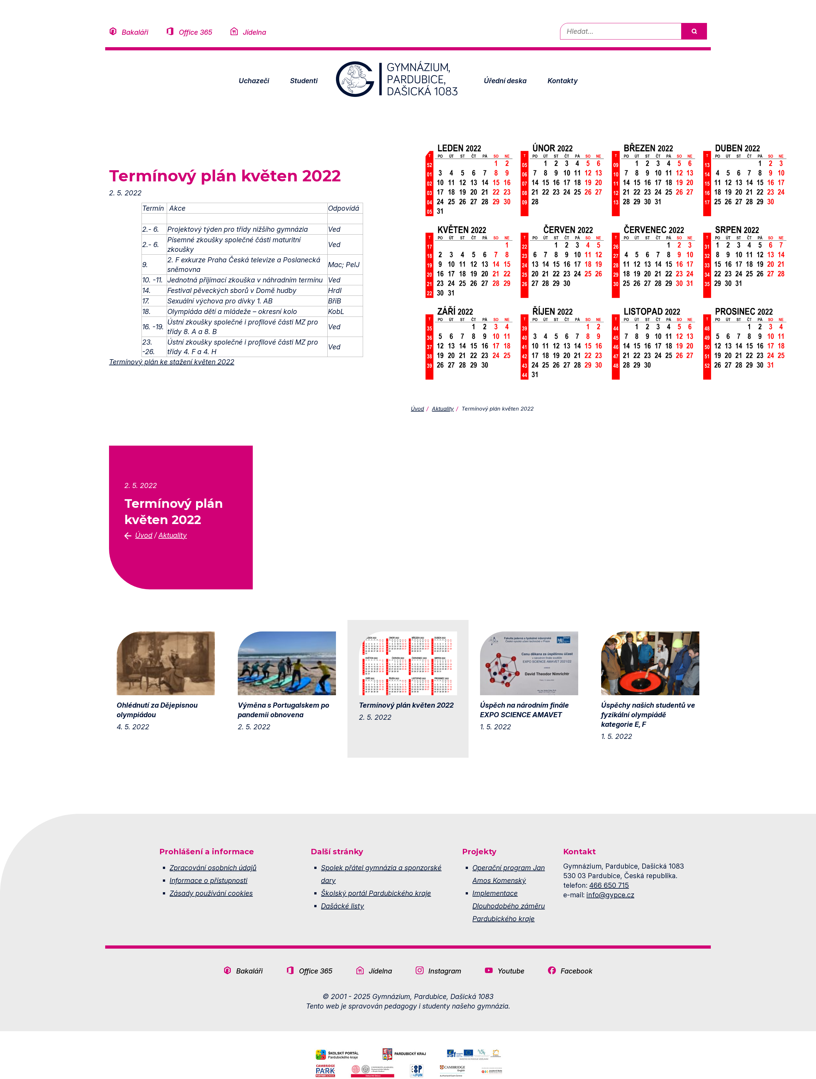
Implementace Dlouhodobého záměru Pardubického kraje (508, 906)
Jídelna (254, 32)
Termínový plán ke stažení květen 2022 (171, 362)
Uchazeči (254, 81)
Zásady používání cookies (211, 893)
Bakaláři (135, 32)
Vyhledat (694, 31)
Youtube (511, 971)
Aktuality (443, 408)
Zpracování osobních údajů (213, 868)
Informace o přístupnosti (208, 880)
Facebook (577, 971)
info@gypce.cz (610, 895)
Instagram (444, 971)
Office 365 (195, 32)
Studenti (303, 81)
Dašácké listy (342, 906)
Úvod (417, 408)
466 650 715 (609, 885)
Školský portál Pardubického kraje (376, 893)
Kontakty (563, 81)
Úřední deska (505, 81)
